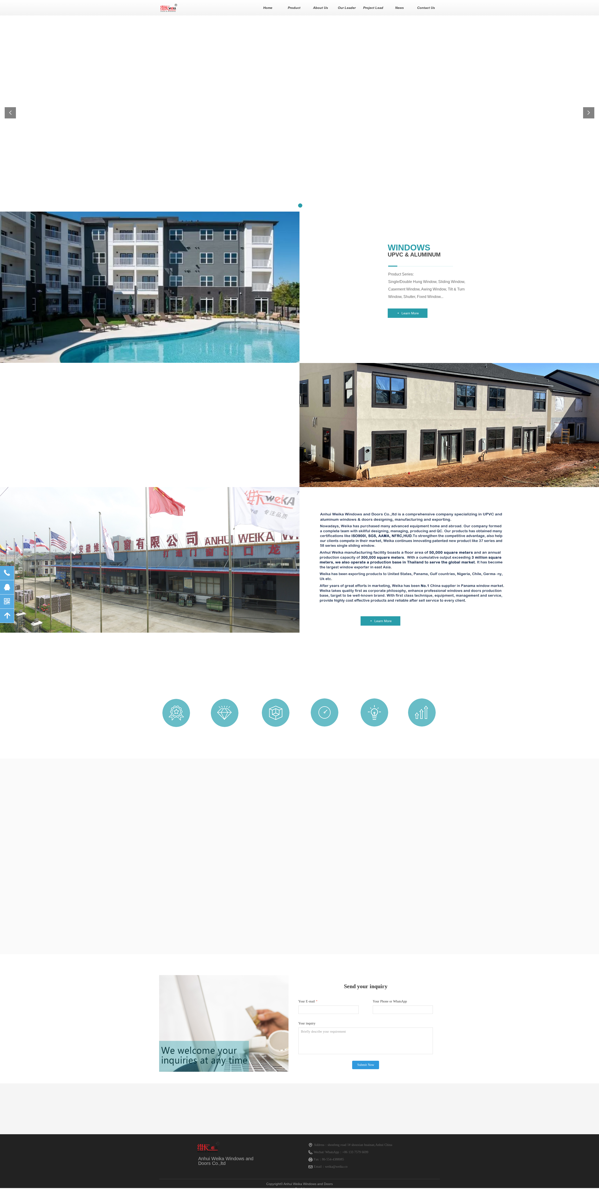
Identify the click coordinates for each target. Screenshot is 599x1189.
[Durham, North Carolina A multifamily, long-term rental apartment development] (301, 905)
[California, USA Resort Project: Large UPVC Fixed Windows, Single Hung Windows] (393, 843)
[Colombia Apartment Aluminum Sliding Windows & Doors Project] (208, 874)
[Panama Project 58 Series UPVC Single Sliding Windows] (392, 905)
